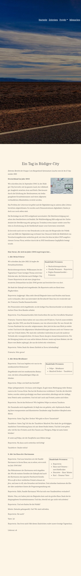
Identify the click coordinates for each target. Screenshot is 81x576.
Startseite (43, 19)
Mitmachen (74, 19)
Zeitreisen (53, 19)
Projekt (62, 19)
